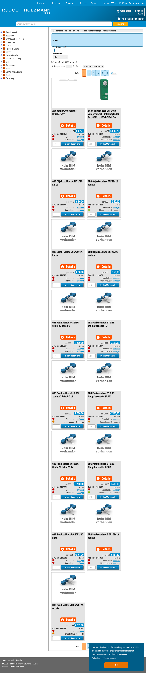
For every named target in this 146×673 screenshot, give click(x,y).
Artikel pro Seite (58, 66)
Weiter (113, 73)
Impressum (6, 660)
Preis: (55, 46)
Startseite (41, 3)
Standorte (70, 3)
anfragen (80, 136)
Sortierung (77, 66)
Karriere (83, 3)
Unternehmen (56, 3)
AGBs (13, 660)
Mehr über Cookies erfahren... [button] (104, 657)
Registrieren (138, 18)
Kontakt (106, 3)
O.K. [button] (116, 665)
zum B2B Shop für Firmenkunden (130, 3)
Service (94, 3)
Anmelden (127, 18)
